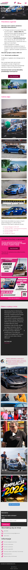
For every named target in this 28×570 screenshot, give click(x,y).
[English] (18, 3)
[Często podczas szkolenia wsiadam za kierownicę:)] (14, 434)
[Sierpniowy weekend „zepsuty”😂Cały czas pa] (14, 407)
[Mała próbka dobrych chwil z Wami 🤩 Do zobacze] (14, 488)
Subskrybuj (6, 524)
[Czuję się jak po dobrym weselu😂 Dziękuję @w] (14, 461)
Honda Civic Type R (9, 233)
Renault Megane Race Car (11, 230)
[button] (25, 3)
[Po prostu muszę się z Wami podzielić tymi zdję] (14, 379)
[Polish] (20, 3)
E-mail (3, 517)
